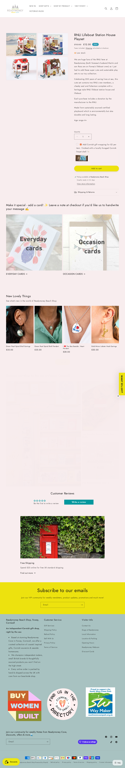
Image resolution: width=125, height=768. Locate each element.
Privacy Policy (49, 643)
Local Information (89, 634)
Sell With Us (49, 638)
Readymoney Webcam (90, 647)
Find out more (26, 573)
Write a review (79, 502)
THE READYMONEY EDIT (94, 483)
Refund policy (55, 762)
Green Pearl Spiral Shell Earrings (18, 346)
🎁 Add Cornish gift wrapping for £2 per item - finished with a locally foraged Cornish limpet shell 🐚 (96, 148)
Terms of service (79, 762)
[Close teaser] (118, 396)
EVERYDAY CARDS (15, 274)
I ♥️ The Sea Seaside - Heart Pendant (73, 347)
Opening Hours (88, 643)
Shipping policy (92, 762)
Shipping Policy (50, 630)
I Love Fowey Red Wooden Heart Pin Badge (98, 434)
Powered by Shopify (41, 762)
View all (62, 362)
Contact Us (86, 625)
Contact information (105, 762)
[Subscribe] (81, 605)
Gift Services (49, 625)
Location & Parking (89, 638)
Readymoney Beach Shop (27, 762)
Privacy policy (66, 762)
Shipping (89, 48)
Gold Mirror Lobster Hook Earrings (104, 346)
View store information (86, 184)
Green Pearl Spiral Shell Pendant (47, 346)
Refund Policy (49, 634)
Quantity (77, 132)
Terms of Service (50, 647)
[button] (44, 6)
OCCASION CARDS (73, 274)
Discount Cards (88, 651)
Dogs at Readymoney (90, 630)
